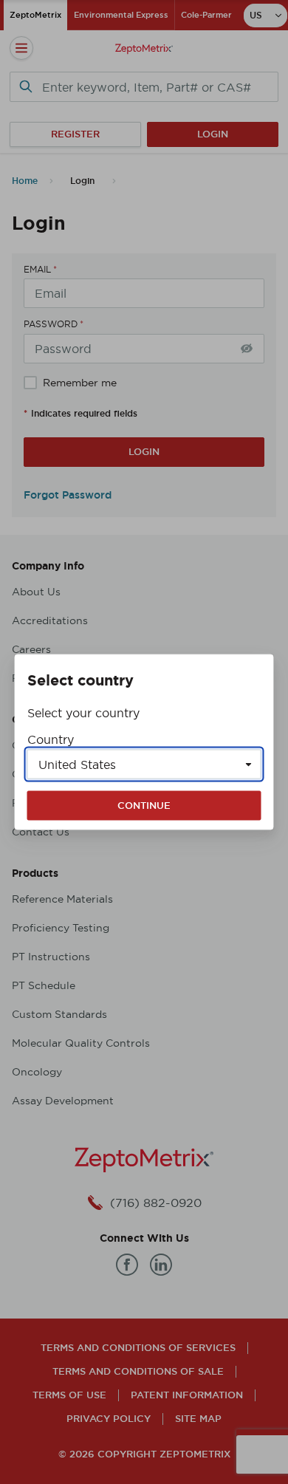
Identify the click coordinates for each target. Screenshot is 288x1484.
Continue (144, 805)
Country (50, 739)
